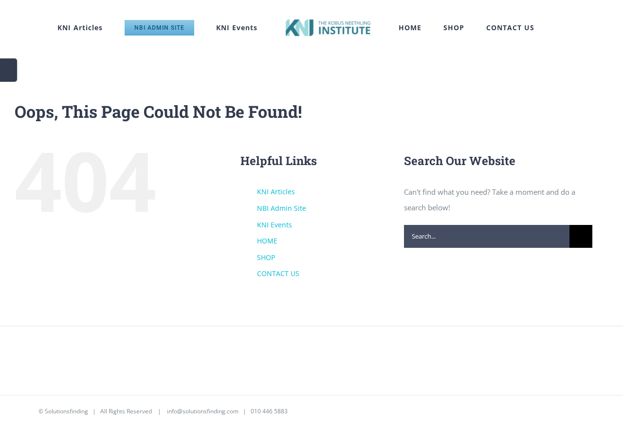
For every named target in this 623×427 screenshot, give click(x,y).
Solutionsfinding (66, 411)
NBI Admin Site (281, 208)
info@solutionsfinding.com (202, 411)
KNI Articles (276, 191)
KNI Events (274, 224)
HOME (267, 240)
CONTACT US (278, 273)
